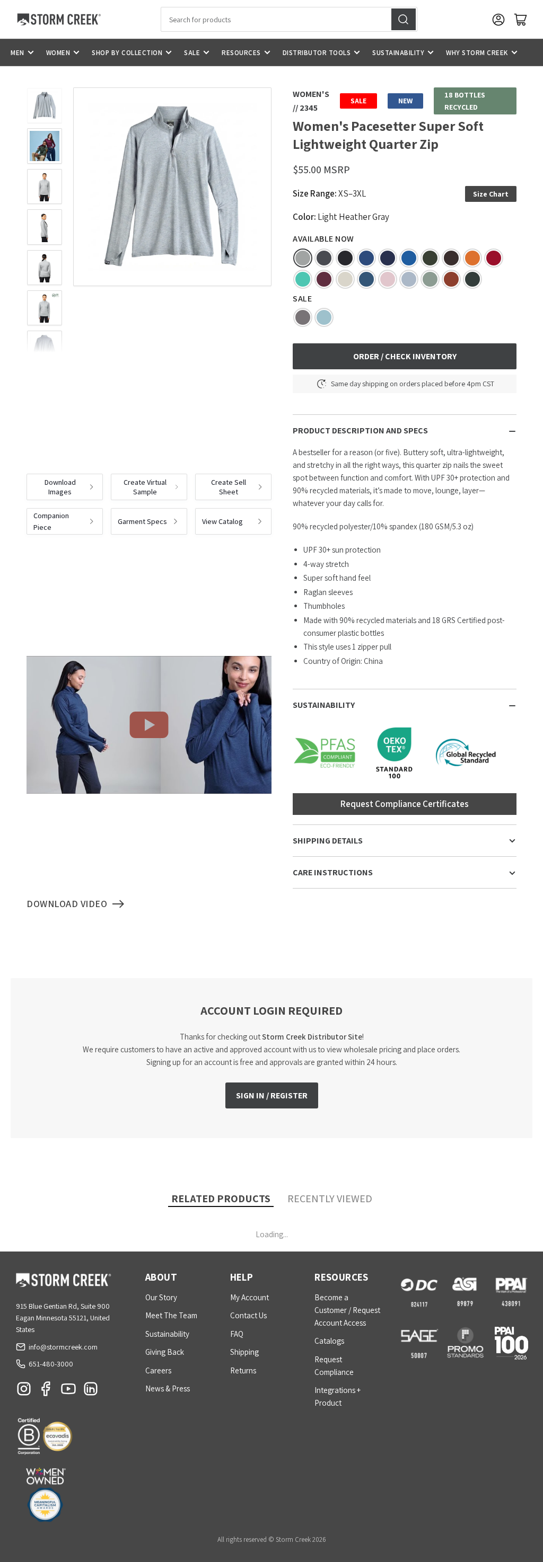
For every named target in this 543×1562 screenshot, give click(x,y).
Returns (243, 1370)
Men (17, 52)
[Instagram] (24, 1391)
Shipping (244, 1352)
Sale (192, 52)
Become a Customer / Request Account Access (347, 1310)
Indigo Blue (366, 258)
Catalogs (329, 1341)
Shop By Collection (127, 52)
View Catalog (222, 521)
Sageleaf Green (430, 279)
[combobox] (289, 19)
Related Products (220, 1198)
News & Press (167, 1388)
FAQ (236, 1334)
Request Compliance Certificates (404, 804)
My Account (249, 1297)
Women (58, 52)
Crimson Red (493, 258)
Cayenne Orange (451, 279)
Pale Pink (387, 279)
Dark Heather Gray (324, 258)
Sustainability (398, 52)
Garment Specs (142, 521)
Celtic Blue (408, 258)
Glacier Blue (324, 317)
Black (345, 258)
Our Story (161, 1297)
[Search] (403, 19)
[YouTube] (68, 1391)
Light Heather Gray (302, 258)
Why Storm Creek (477, 52)
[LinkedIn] (91, 1391)
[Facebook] (46, 1391)
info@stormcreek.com (63, 1347)
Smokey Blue (366, 279)
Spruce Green (430, 258)
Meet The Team (171, 1315)
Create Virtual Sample (145, 486)
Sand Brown (345, 279)
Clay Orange (472, 258)
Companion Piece (51, 521)
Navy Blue (387, 258)
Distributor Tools (317, 52)
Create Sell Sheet (228, 486)
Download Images (60, 486)
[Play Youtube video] (149, 724)
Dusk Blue (408, 279)
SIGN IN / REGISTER (272, 1095)
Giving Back (164, 1352)
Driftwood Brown (302, 317)
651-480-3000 (51, 1364)
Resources (241, 52)
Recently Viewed (329, 1198)
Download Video (67, 904)
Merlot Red (324, 279)
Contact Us (248, 1315)
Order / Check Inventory (405, 356)
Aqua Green (302, 279)
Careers (158, 1370)
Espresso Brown (451, 258)
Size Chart (491, 194)
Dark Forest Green (472, 279)
